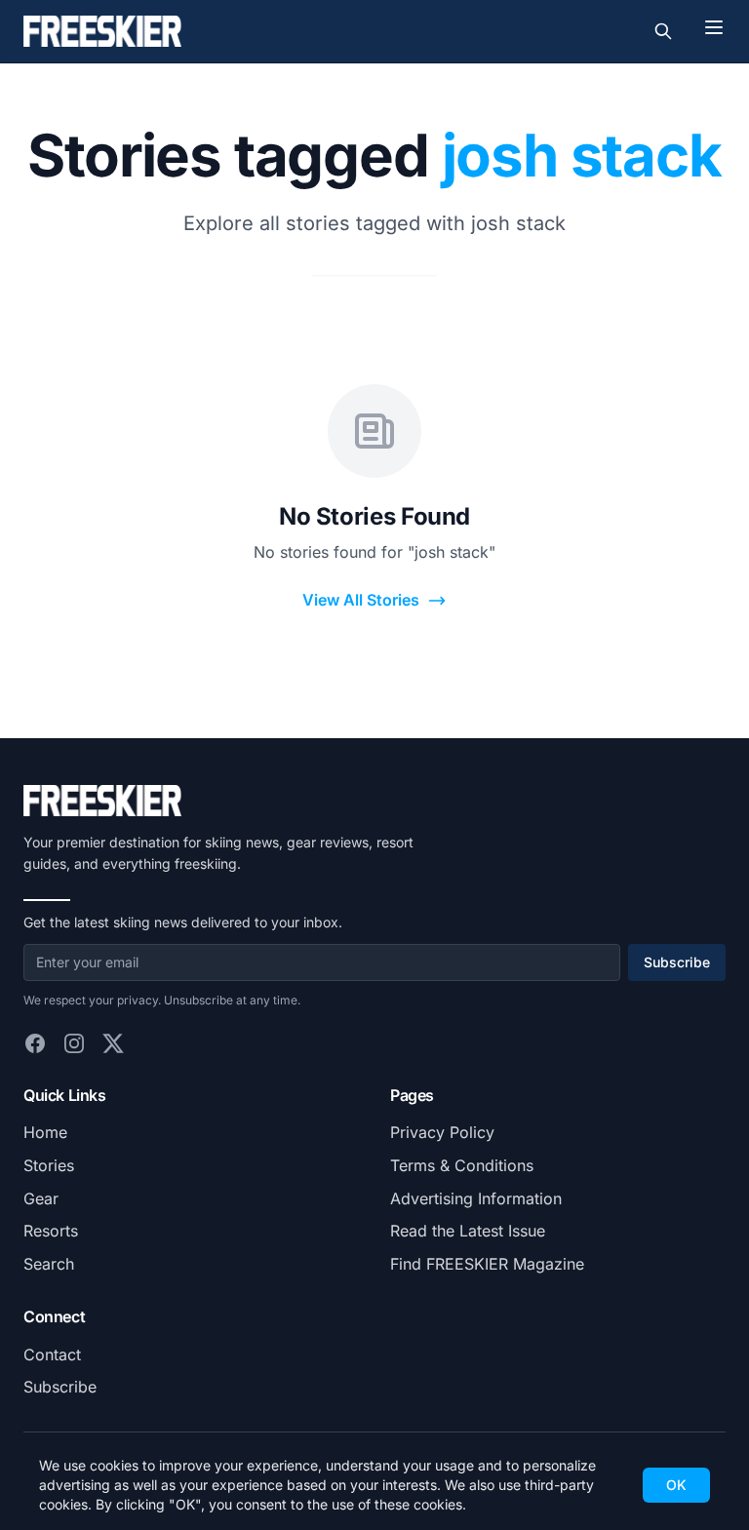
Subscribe (677, 962)
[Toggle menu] (714, 27)
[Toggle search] (663, 31)
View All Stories (360, 599)
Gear (41, 1198)
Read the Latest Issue (467, 1230)
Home (45, 1132)
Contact (52, 1354)
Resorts (50, 1230)
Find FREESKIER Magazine (487, 1264)
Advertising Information (476, 1198)
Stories (48, 1165)
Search (48, 1264)
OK (676, 1484)
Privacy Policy (442, 1132)
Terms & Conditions (461, 1165)
